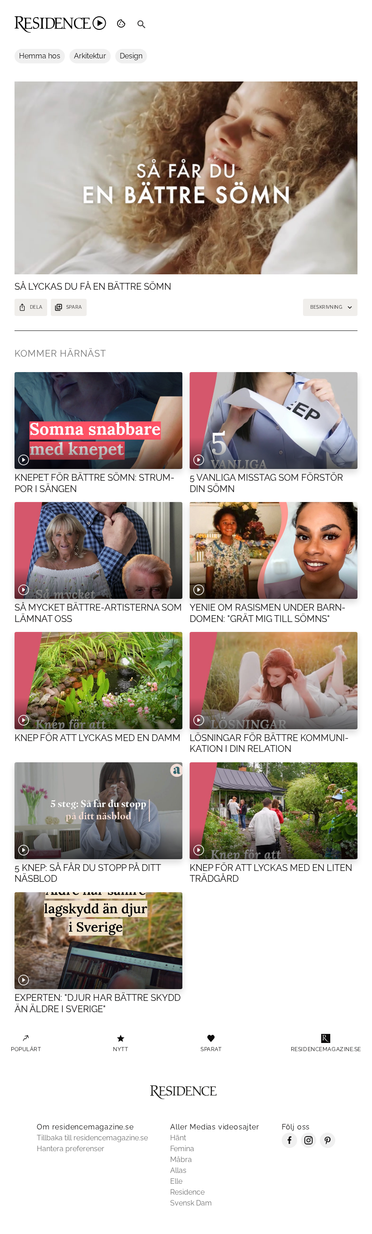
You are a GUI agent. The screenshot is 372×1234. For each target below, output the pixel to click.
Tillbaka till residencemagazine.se (92, 1138)
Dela (36, 307)
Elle (176, 1181)
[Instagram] (308, 1145)
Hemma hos (39, 56)
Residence (187, 1192)
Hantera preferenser (70, 1148)
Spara (74, 307)
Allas (178, 1170)
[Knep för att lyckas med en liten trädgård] (273, 811)
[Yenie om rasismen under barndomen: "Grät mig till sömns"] (273, 550)
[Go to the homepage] (60, 24)
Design (131, 56)
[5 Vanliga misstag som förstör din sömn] (273, 420)
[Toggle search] (141, 24)
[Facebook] (289, 1145)
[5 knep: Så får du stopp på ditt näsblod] (98, 811)
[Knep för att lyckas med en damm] (98, 680)
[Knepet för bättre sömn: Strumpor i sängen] (98, 420)
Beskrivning (326, 307)
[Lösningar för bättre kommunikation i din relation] (273, 680)
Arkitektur (90, 56)
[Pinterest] (327, 1145)
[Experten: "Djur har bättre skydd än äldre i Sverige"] (98, 941)
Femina (182, 1148)
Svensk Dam (191, 1203)
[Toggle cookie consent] (122, 24)
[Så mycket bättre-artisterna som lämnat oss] (98, 550)
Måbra (181, 1159)
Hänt (178, 1138)
